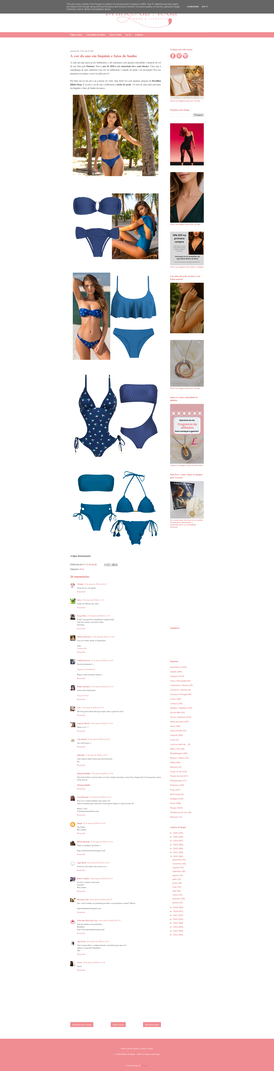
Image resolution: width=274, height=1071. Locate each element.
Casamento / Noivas (179, 685)
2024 (175, 841)
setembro (177, 871)
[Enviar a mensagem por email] (105, 564)
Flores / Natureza (178, 717)
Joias (172, 726)
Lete (79, 707)
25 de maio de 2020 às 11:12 (93, 600)
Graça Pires (82, 615)
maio (175, 887)
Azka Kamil (82, 739)
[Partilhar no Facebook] (113, 564)
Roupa (173, 808)
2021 (175, 852)
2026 (175, 833)
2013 (175, 931)
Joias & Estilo (115, 35)
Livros (173, 740)
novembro (177, 863)
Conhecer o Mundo (179, 690)
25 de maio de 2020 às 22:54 (102, 841)
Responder (81, 591)
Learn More (193, 7)
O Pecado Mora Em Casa (87, 920)
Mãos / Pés (175, 749)
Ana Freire (81, 941)
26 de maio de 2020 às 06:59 (101, 899)
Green (79, 962)
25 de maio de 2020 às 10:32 (95, 584)
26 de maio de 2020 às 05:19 (101, 878)
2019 (175, 907)
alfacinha (81, 755)
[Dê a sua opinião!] (108, 564)
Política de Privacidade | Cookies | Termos (137, 1048)
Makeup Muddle (83, 773)
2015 (175, 923)
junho (175, 883)
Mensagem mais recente (81, 1024)
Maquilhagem (176, 753)
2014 (175, 927)
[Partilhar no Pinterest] (116, 564)
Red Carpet (175, 794)
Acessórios (175, 667)
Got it (205, 7)
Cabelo (173, 672)
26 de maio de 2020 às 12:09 (98, 941)
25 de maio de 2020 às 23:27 (98, 862)
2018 (175, 911)
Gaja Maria (81, 862)
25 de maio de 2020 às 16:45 (96, 755)
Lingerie (173, 735)
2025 (175, 837)
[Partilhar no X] (110, 564)
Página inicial (76, 35)
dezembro (177, 859)
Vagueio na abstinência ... (87, 669)
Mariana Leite (83, 899)
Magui (79, 823)
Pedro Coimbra (83, 878)
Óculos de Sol (176, 776)
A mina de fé (82, 648)
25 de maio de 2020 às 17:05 (102, 773)
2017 (175, 915)
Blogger (144, 1065)
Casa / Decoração (178, 681)
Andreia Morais (83, 723)
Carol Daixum (83, 797)
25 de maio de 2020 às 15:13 (102, 686)
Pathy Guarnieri (83, 686)
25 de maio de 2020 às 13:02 (103, 636)
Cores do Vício (83, 695)
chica (79, 599)
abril (175, 891)
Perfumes (174, 785)
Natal (172, 762)
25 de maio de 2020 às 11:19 (99, 615)
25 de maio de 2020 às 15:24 (102, 723)
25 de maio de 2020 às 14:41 (102, 660)
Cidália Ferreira (83, 660)
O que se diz (176, 771)
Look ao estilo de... (178, 744)
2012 (175, 935)
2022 (175, 848)
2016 (175, 919)
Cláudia (80, 584)
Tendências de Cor (178, 812)
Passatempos (176, 780)
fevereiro (177, 898)
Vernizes (174, 817)
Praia (82, 568)
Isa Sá (128, 35)
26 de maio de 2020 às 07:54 (109, 920)
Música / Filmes (177, 758)
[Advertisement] (187, 577)
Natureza (174, 767)
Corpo (173, 699)
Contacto (139, 35)
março (176, 895)
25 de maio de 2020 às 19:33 (94, 823)
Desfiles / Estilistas (178, 708)
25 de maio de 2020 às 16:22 (99, 739)
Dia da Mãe (175, 712)
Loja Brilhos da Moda (95, 35)
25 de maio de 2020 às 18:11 (100, 797)
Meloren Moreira (84, 636)
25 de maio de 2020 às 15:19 (92, 707)
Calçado (174, 676)
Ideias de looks (177, 721)
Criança (173, 703)
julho (175, 879)
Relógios (174, 799)
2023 (175, 844)
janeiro (176, 902)
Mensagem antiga (152, 1024)
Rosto (172, 803)
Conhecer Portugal (178, 694)
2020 (175, 856)
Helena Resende (83, 841)
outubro (176, 867)
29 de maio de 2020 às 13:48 (94, 962)
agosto (176, 875)
